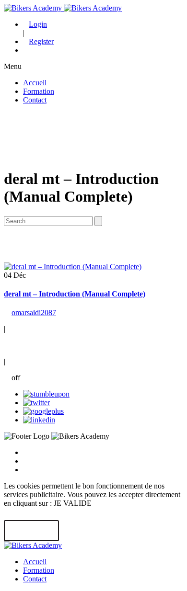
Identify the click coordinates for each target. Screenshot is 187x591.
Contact (35, 100)
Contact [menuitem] (35, 579)
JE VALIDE (31, 530)
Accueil (35, 83)
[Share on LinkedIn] (39, 420)
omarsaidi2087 (34, 312)
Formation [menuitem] (38, 570)
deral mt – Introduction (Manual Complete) (74, 294)
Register (41, 41)
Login (38, 24)
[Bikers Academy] (63, 8)
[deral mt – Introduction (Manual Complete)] (72, 266)
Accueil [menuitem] (35, 561)
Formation (38, 91)
